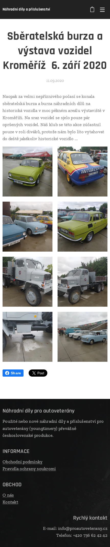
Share (16, 373)
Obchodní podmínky (22, 461)
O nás (8, 495)
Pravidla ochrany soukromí (29, 468)
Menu (102, 9)
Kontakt (10, 501)
